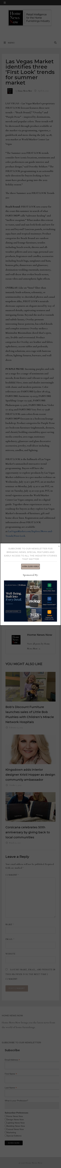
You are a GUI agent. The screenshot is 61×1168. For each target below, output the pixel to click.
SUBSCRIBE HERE (30, 566)
